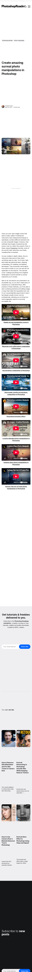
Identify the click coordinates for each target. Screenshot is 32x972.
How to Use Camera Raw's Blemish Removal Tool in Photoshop (8, 841)
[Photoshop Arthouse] (19, 744)
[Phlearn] (19, 819)
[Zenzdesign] (4, 744)
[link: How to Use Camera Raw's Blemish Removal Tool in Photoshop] (9, 821)
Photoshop (13, 248)
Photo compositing (19, 40)
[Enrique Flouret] (3, 106)
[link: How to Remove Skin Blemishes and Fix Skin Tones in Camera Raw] (9, 746)
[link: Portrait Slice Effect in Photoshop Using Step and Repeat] (23, 821)
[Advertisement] (16, 206)
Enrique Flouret (9, 105)
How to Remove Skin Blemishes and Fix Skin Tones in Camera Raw (8, 767)
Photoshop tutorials (7, 40)
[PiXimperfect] (4, 819)
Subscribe (24, 647)
